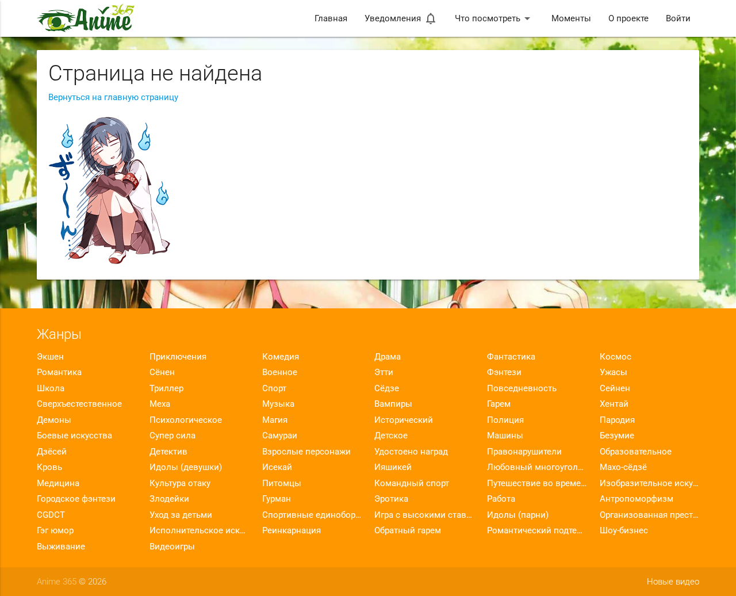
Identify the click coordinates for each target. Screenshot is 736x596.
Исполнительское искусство (199, 530)
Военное (279, 372)
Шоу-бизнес (624, 530)
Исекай (277, 467)
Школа (50, 388)
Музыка (278, 404)
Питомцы (281, 483)
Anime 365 (56, 581)
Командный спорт (411, 483)
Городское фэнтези (76, 499)
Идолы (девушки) (186, 467)
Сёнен (162, 372)
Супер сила (172, 435)
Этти (383, 372)
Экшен (50, 357)
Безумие (617, 435)
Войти (678, 18)
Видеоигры (172, 546)
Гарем (499, 404)
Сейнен (615, 388)
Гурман (276, 499)
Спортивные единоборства (312, 515)
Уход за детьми (181, 515)
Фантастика (511, 357)
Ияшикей (393, 467)
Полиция (505, 420)
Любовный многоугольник (536, 467)
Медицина (58, 483)
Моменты (571, 18)
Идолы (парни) (518, 515)
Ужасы (613, 372)
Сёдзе (386, 388)
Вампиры (393, 404)
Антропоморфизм (636, 499)
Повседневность (522, 388)
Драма (387, 357)
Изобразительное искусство (649, 483)
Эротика (391, 499)
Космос (615, 357)
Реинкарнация (291, 530)
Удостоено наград (411, 451)
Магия (275, 420)
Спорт (274, 388)
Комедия (280, 357)
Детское (391, 435)
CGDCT (51, 515)
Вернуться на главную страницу (113, 97)
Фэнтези (504, 372)
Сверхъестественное (79, 404)
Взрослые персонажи (306, 451)
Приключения (178, 357)
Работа (501, 499)
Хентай (614, 404)
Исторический (403, 420)
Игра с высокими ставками (424, 515)
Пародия (617, 420)
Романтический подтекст (536, 530)
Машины (505, 435)
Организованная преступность (649, 515)
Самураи (279, 435)
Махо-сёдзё (623, 467)
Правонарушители (524, 451)
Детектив (168, 451)
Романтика (59, 372)
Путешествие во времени (536, 483)
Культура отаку (180, 483)
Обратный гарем (407, 530)
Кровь (49, 467)
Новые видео (673, 581)
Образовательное (636, 451)
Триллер (166, 388)
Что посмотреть (494, 18)
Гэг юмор (55, 530)
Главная (331, 18)
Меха (160, 404)
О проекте (628, 18)
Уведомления (401, 18)
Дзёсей (52, 451)
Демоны (54, 420)
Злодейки (169, 499)
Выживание (61, 546)
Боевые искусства (74, 435)
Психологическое (186, 420)
